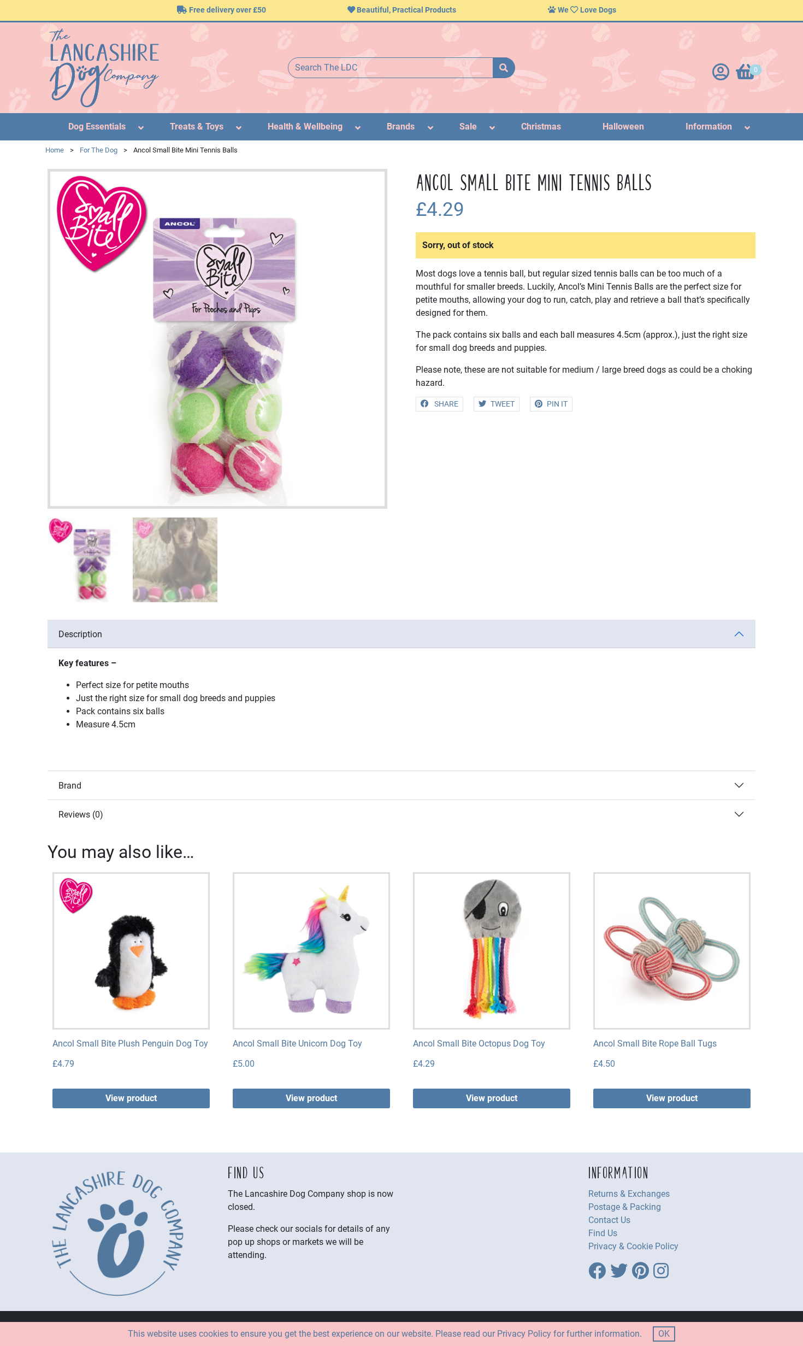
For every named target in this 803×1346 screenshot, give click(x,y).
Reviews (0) (80, 814)
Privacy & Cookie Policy (633, 1246)
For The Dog (98, 150)
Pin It (557, 404)
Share (445, 404)
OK (664, 1334)
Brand (69, 785)
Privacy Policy (524, 1334)
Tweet (503, 404)
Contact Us (609, 1220)
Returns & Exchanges (629, 1194)
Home (54, 150)
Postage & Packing (624, 1207)
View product (131, 1098)
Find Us (602, 1233)
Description (80, 634)
